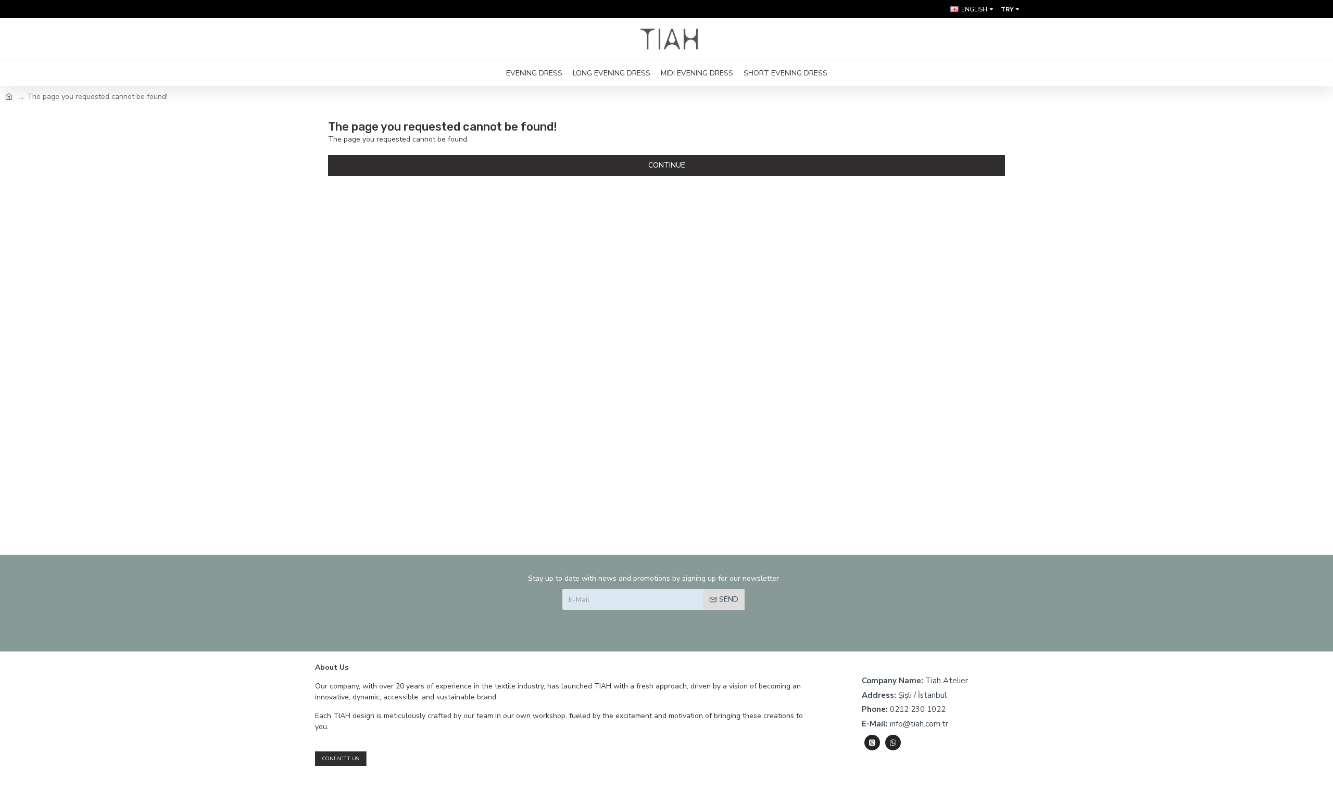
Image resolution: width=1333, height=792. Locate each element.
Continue (666, 165)
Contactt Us (340, 758)
